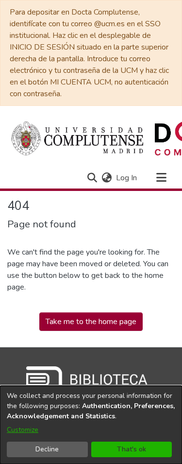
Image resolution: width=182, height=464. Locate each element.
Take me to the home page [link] (91, 321)
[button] (92, 178)
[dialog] (91, 425)
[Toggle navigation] (161, 178)
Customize (22, 429)
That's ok (131, 449)
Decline (47, 449)
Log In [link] (127, 177)
